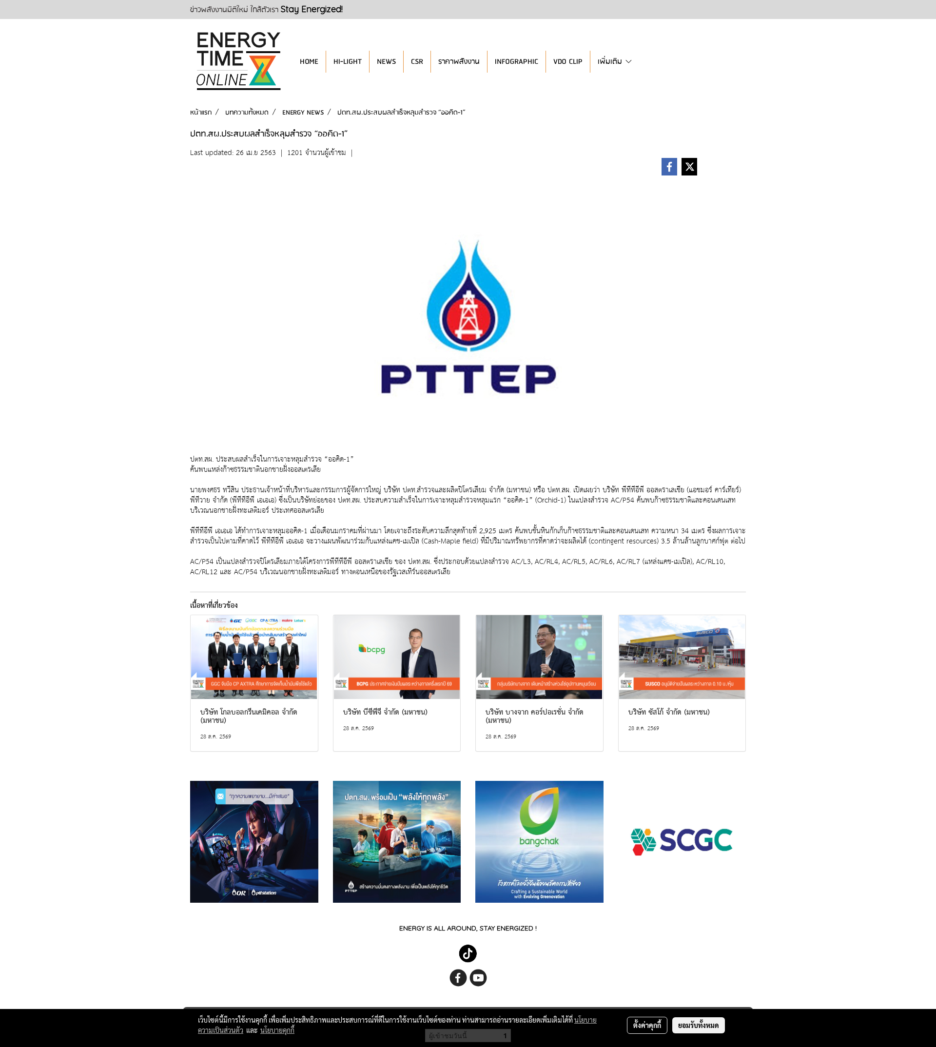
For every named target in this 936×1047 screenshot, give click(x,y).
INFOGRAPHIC (516, 61)
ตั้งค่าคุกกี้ (647, 1025)
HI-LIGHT (347, 61)
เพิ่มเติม (611, 61)
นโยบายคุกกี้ (277, 1030)
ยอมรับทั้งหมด (698, 1025)
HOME (309, 61)
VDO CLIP (568, 61)
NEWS (386, 61)
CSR (417, 61)
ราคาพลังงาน (459, 61)
